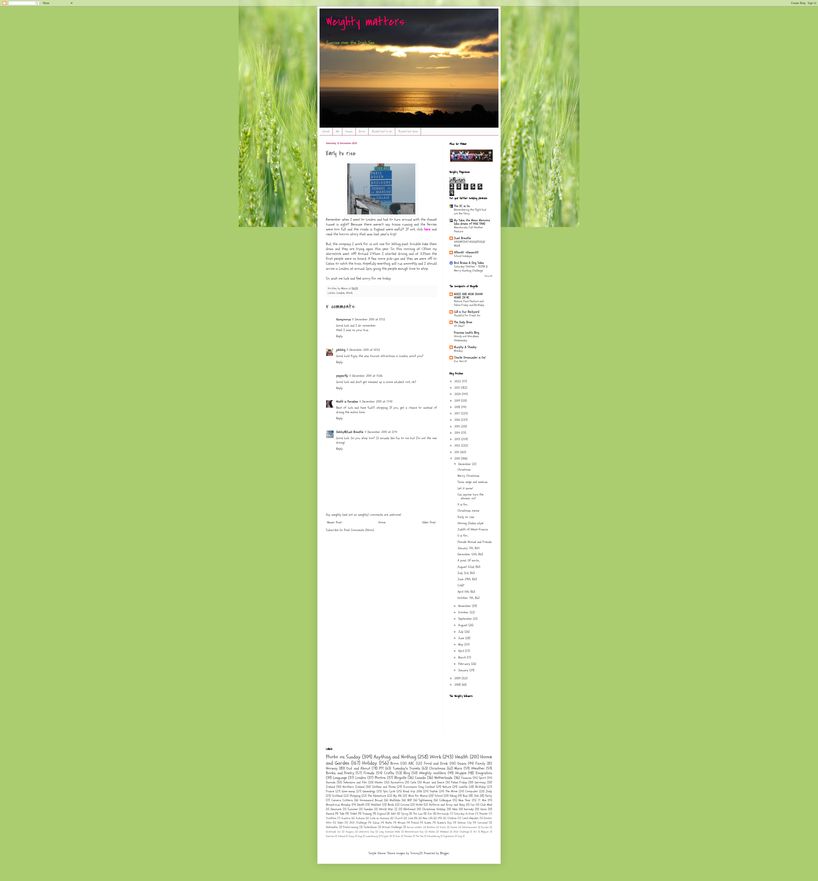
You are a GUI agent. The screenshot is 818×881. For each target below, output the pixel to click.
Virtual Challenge (392, 827)
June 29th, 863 (467, 579)
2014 (457, 433)
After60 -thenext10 (466, 252)
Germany (480, 782)
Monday (458, 351)
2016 (457, 420)
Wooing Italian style (471, 523)
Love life (413, 818)
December (465, 464)
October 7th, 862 (469, 598)
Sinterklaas (370, 827)
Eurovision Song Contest (419, 787)
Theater (483, 814)
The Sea (419, 836)
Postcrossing (350, 827)
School (439, 796)
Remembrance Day (414, 831)
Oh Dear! (459, 326)
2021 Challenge (358, 823)
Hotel (419, 804)
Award (330, 813)
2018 (457, 407)
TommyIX (416, 853)
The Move (451, 791)
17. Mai (482, 800)
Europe (484, 827)
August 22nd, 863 (469, 567)
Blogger (444, 853)
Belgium (485, 831)
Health (461, 756)
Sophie (434, 791)
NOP (409, 800)
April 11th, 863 (466, 592)
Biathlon (431, 827)
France (330, 791)
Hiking (453, 796)
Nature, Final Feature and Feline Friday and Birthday (469, 303)
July (461, 632)
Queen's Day (444, 823)
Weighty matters (365, 21)
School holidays (463, 256)
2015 (457, 426)
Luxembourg (372, 836)
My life (397, 796)
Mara (458, 768)
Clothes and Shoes (384, 787)
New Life (427, 818)
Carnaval (482, 823)
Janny (351, 836)
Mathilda (395, 800)
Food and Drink (436, 763)
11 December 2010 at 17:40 (375, 401)
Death (360, 804)
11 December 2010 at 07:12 (368, 319)
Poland (415, 823)
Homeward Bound (371, 800)
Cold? (461, 585)
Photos (380, 777)
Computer (471, 791)
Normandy (443, 814)
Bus (465, 796)
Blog (406, 773)
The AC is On (462, 206)
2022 (458, 381)
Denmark (336, 809)
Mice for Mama (418, 796)
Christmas (464, 469)
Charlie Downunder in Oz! (469, 357)
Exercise (330, 836)
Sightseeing (425, 800)
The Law (417, 814)
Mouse (401, 823)
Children (452, 818)
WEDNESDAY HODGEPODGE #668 (469, 244)
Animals (331, 782)
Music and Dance (433, 782)
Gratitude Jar (333, 831)
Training (367, 813)
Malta (388, 823)
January (463, 670)
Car (473, 804)
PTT (381, 768)
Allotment (409, 809)
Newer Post (334, 522)
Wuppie (461, 773)
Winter (378, 782)
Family (480, 763)
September (465, 619)
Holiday (369, 763)
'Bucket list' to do (382, 131)
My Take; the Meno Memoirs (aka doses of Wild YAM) (472, 222)
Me (337, 131)
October (464, 612)
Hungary (350, 831)
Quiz (398, 836)
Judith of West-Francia (473, 529)
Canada (420, 777)
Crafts (389, 773)
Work (349, 293)
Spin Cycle (389, 791)
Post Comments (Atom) (359, 530)
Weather (478, 768)
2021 (457, 388)
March (462, 657)
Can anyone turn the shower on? (471, 496)
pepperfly (342, 376)
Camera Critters (342, 800)
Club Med (486, 804)
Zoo (430, 814)
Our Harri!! (460, 361)
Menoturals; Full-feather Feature (468, 229)
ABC (411, 763)
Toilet (353, 813)
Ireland (330, 787)
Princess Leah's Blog (466, 332)
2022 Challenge (461, 831)
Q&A (393, 814)
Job (476, 796)
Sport (482, 778)
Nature (446, 787)
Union (483, 809)
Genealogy (369, 791)
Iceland (341, 836)
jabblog (340, 350)
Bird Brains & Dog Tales (469, 263)
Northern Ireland (353, 787)
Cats (413, 782)
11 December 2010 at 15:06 (365, 376)
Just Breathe (462, 238)
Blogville (400, 777)
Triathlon (331, 818)
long (460, 836)
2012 (457, 445)
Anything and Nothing (395, 756)
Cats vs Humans (379, 818)
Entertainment (469, 827)
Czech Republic (470, 818)
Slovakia (408, 836)
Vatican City (465, 823)
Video (340, 823)
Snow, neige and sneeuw (473, 482)
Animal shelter (414, 827)
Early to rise (466, 517)
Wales (432, 831)
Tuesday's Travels (406, 768)
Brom (362, 131)
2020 (458, 394)
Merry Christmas (468, 476)
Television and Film (355, 782)
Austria (346, 818)
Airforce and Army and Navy (447, 804)
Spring (404, 814)
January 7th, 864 (469, 548)
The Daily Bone (463, 322)
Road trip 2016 (412, 791)
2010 (457, 458)
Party (488, 796)
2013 (457, 439)
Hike (455, 809)
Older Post (429, 522)
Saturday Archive (464, 814)
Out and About (358, 768)
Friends (369, 773)
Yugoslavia (448, 836)
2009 (458, 678)
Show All (488, 276)
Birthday (480, 787)
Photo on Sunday (343, 756)
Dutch (443, 827)
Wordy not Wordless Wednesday (466, 338)
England (381, 814)
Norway (332, 768)
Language (340, 777)
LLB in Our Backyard (466, 312)
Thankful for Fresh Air (467, 315)
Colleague (445, 800)
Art (475, 831)
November (465, 606)
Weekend (444, 831)
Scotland (337, 796)
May (461, 644)
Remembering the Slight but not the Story (470, 212)
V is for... (463, 504)
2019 (457, 400)
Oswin (349, 131)
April (461, 651)
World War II (388, 809)
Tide (342, 813)
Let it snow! (465, 488)
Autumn (360, 818)
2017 (457, 413)
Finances (466, 778)
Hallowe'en (332, 827)
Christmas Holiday (434, 809)
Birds (391, 804)
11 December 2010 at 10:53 (363, 350)
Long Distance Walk (389, 831)
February (464, 664)
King (360, 836)
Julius (376, 823)
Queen (427, 823)
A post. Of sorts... (469, 560)
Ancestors (397, 782)
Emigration (484, 773)
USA (440, 818)
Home (382, 522)
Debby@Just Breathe (349, 432)
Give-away (348, 791)
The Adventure (377, 796)
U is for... (463, 535)
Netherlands (443, 777)
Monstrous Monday (338, 804)
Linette (463, 787)
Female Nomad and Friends (475, 542)
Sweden (368, 809)
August (463, 625)
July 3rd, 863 (466, 573)
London (341, 293)
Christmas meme (468, 510)
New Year (464, 800)
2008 (458, 685)
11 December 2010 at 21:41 (381, 432)
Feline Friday (459, 782)
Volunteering (433, 836)
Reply (339, 336)
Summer (353, 809)
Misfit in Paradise (347, 401)
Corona (404, 804)
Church (399, 818)
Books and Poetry (340, 773)
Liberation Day (366, 831)
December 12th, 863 (470, 554)
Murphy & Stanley (465, 347)
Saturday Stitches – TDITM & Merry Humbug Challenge (471, 268)
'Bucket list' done (408, 131)
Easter (454, 827)
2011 (457, 452)
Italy (489, 791)
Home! (326, 131)
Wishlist (376, 804)
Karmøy (469, 809)
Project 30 (387, 836)
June (461, 638)
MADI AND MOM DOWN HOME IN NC (468, 296)
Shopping (355, 796)
